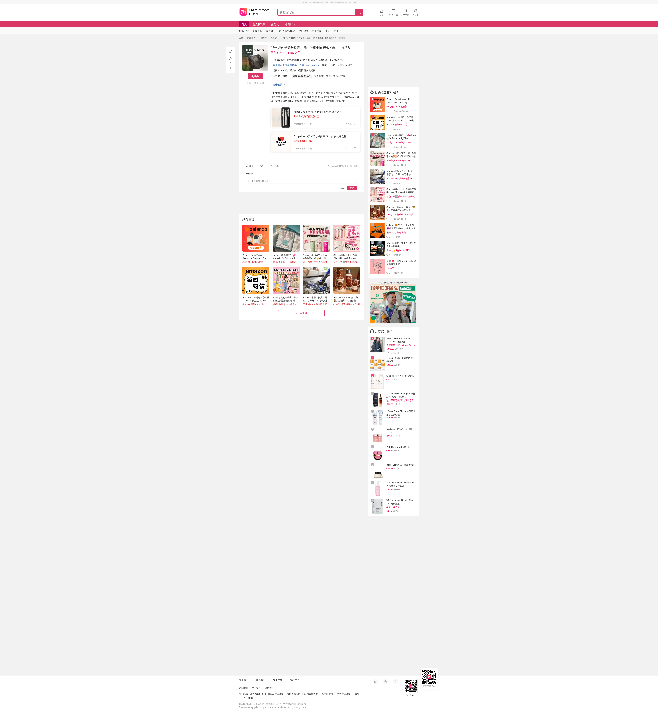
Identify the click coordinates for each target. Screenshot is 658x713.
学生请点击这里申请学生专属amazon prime (296, 65)
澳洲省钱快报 (343, 693)
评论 (352, 187)
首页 (244, 24)
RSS (395, 681)
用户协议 (256, 687)
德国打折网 (327, 693)
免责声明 (278, 679)
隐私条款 (269, 687)
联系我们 (261, 679)
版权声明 (295, 679)
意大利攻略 (259, 24)
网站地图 (243, 687)
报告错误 (353, 166)
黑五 (357, 693)
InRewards (248, 697)
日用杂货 (263, 37)
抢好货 (275, 24)
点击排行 (290, 24)
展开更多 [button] (299, 313)
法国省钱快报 (311, 693)
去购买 (255, 76)
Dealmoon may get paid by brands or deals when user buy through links (272, 707)
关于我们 (244, 679)
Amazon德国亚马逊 (337, 166)
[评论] (230, 51)
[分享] (230, 68)
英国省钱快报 (293, 693)
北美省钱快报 (257, 693)
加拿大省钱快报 (275, 693)
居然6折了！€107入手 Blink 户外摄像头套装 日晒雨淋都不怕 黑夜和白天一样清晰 (307, 37)
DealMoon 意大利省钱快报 (254, 11)
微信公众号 (385, 681)
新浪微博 (375, 681)
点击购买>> (279, 84)
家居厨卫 (251, 37)
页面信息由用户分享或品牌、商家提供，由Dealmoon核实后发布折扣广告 (272, 703)
